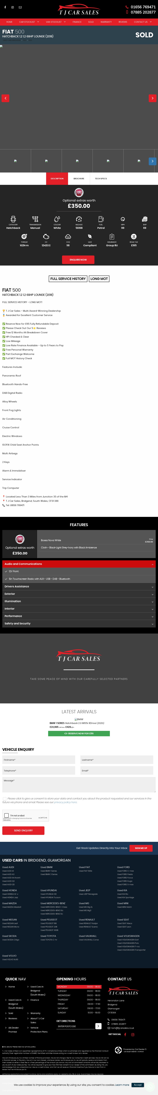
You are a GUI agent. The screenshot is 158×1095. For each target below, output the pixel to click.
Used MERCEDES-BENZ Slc (52, 914)
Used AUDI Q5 (8, 884)
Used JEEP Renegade (88, 894)
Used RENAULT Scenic (88, 927)
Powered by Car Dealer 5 (134, 1049)
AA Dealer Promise (13, 1030)
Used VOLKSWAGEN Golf (128, 940)
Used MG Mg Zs (85, 907)
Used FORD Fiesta (125, 874)
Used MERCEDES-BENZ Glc (52, 910)
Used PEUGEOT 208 (49, 927)
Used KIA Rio (122, 894)
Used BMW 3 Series (49, 874)
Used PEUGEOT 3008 (49, 930)
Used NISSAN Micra (10, 927)
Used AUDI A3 (8, 874)
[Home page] (79, 9)
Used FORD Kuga (124, 881)
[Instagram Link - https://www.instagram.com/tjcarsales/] (12, 7)
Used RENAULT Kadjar (88, 923)
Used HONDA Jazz (10, 897)
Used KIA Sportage (125, 897)
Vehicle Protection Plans (39, 1030)
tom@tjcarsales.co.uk (122, 1028)
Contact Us (141, 22)
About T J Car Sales (37, 1021)
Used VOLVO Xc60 (10, 959)
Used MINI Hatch (124, 907)
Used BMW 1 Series (49, 871)
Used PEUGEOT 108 (49, 923)
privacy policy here (65, 802)
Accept (137, 1085)
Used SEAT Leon (124, 927)
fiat (24, 40)
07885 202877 (143, 12)
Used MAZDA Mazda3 (11, 907)
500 (30, 40)
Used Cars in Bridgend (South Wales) (38, 991)
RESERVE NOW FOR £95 (81, 734)
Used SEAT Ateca (124, 923)
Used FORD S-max (125, 884)
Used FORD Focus (125, 878)
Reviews (123, 22)
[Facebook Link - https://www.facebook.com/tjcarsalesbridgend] (5, 7)
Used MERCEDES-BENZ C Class (54, 907)
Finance (77, 22)
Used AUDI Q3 (8, 881)
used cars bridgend (12, 40)
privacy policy (30, 1047)
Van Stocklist (54, 22)
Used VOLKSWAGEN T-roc (128, 946)
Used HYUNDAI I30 (48, 894)
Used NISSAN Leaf (10, 923)
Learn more (122, 1085)
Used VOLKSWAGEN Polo (128, 943)
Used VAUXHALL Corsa (89, 940)
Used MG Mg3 (85, 910)
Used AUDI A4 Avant (11, 878)
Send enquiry (23, 830)
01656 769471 (143, 7)
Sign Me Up (141, 848)
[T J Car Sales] (123, 994)
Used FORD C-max (125, 871)
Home (9, 22)
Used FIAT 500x (85, 871)
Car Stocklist (27, 22)
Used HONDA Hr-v (10, 894)
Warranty (106, 22)
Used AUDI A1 (8, 871)
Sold (91, 22)
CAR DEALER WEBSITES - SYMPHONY (134, 1051)
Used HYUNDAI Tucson (50, 897)
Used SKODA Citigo (10, 940)
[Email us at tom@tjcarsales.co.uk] (20, 7)
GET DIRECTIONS (65, 1021)
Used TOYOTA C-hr (49, 940)
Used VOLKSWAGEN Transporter (131, 950)
